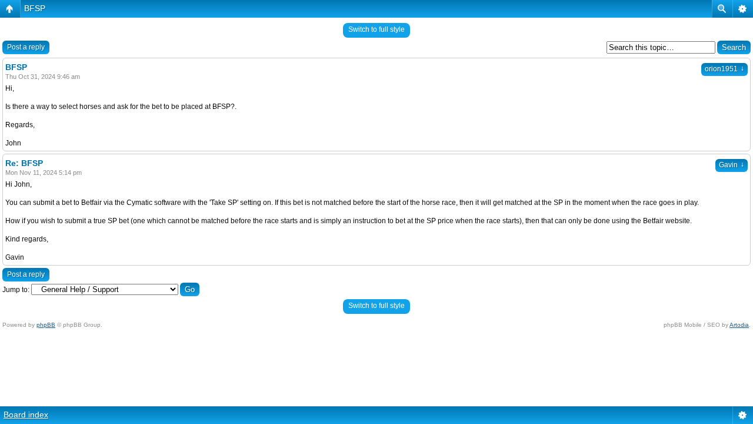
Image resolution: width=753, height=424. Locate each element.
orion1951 (724, 69)
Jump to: (15, 290)
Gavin (731, 165)
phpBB (45, 325)
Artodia (739, 325)
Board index (26, 414)
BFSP (34, 8)
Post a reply (26, 47)
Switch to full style (376, 29)
